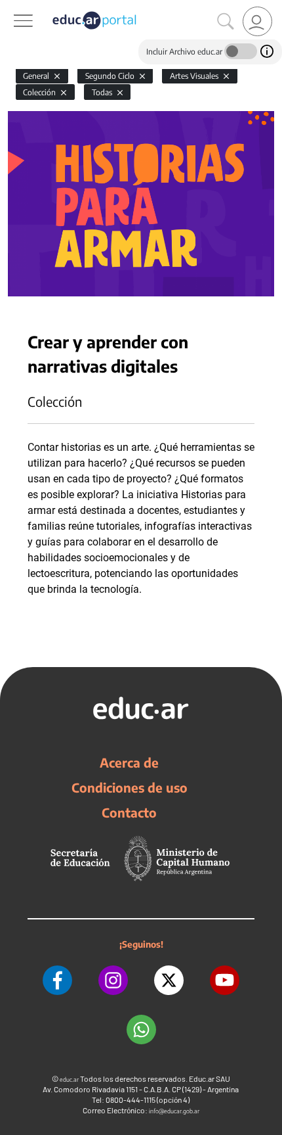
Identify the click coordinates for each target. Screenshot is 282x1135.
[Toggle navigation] (11, 7)
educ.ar (69, 1079)
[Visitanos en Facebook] (57, 980)
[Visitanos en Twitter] (168, 980)
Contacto (129, 812)
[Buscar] (226, 22)
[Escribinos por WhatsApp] (141, 1029)
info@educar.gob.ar (174, 1111)
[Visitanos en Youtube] (224, 980)
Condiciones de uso (129, 787)
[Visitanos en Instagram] (113, 980)
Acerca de (129, 762)
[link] (257, 21)
